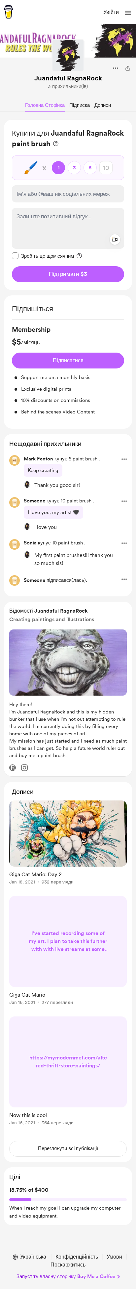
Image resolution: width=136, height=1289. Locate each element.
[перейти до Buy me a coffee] (8, 12)
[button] (128, 13)
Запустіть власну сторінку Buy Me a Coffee (66, 1276)
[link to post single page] (68, 843)
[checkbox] (43, 255)
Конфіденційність (76, 1257)
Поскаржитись (68, 1265)
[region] (68, 205)
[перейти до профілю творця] (68, 55)
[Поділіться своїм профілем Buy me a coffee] (128, 68)
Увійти (111, 12)
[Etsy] (12, 767)
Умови (114, 1257)
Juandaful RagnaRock (68, 78)
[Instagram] (24, 767)
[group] (68, 370)
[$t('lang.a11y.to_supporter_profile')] (27, 485)
